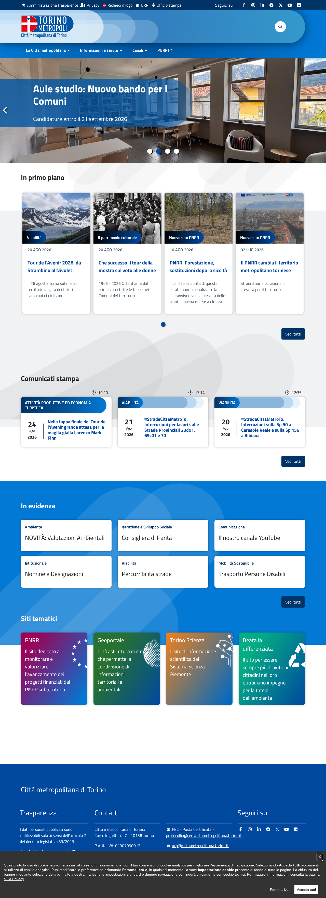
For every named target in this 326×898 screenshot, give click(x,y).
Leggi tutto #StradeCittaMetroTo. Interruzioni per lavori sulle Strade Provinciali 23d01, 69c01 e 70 (163, 422)
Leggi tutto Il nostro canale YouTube (259, 536)
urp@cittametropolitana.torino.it (200, 846)
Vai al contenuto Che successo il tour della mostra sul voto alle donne (127, 253)
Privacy (93, 5)
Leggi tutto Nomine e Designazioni (66, 572)
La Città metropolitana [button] (46, 50)
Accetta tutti (306, 890)
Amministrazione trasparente (52, 5)
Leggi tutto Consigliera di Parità (163, 536)
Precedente (5, 110)
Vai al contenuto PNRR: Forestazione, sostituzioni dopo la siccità (198, 253)
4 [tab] (176, 151)
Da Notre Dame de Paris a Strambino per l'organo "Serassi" (89, 101)
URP (144, 5)
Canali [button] (137, 50)
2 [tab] (158, 151)
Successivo (320, 110)
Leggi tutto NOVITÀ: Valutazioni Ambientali (66, 536)
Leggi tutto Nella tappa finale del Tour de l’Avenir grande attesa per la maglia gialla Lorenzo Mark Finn (66, 422)
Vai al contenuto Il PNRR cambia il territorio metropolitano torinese (269, 253)
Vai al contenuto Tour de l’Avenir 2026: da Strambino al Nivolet (56, 253)
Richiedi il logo (119, 5)
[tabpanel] (163, 110)
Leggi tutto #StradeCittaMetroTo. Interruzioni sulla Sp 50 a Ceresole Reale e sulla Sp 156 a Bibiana (259, 422)
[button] (280, 26)
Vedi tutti (295, 334)
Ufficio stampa (169, 5)
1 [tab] (149, 151)
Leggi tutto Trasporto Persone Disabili (259, 572)
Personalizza (280, 890)
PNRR (162, 50)
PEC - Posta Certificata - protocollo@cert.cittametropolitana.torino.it (204, 832)
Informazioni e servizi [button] (99, 50)
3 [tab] (167, 151)
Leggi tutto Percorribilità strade (163, 572)
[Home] (49, 26)
